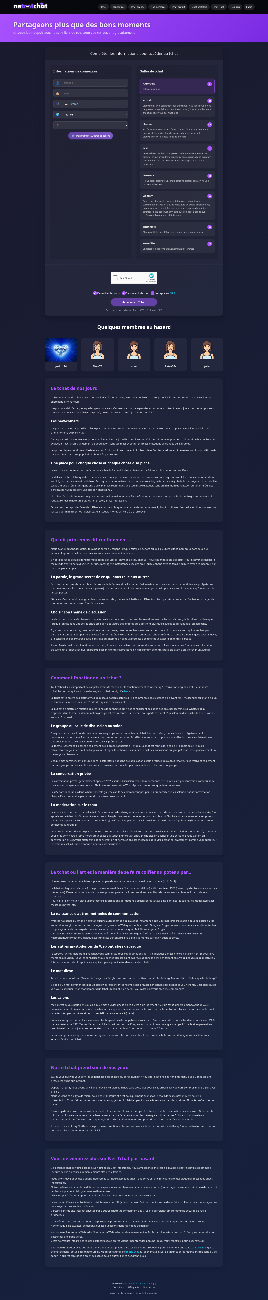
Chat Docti (218, 6)
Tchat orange (138, 6)
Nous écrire (149, 1287)
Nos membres (158, 6)
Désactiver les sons (108, 293)
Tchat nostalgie (199, 6)
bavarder (129, 691)
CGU (172, 293)
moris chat (132, 1251)
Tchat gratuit (178, 6)
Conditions (118, 1287)
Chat (142, 1283)
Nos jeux (235, 6)
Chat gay (151, 1283)
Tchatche (133, 1283)
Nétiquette (133, 1287)
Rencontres (119, 6)
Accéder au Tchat (134, 302)
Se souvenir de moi (137, 293)
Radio (249, 6)
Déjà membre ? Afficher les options (90, 136)
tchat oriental (199, 1247)
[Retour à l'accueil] (31, 6)
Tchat (103, 6)
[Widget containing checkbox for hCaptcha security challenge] (134, 278)
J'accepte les (165, 293)
